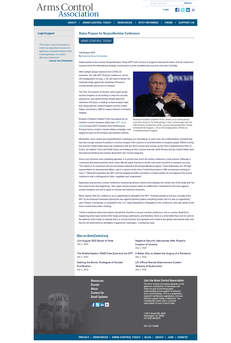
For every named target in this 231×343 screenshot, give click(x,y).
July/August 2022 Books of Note (95, 240)
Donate (95, 285)
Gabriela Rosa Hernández (94, 56)
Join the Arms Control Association (164, 280)
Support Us (186, 22)
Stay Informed (148, 22)
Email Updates (99, 297)
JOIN (171, 337)
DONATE (183, 337)
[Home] (68, 10)
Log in (166, 9)
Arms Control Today (97, 22)
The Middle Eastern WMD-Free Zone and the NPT (105, 253)
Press (168, 22)
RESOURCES (100, 337)
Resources (125, 22)
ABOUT (159, 337)
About (72, 22)
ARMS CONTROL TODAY (126, 337)
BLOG (148, 337)
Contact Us (97, 293)
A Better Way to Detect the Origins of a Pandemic (163, 253)
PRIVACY (84, 337)
